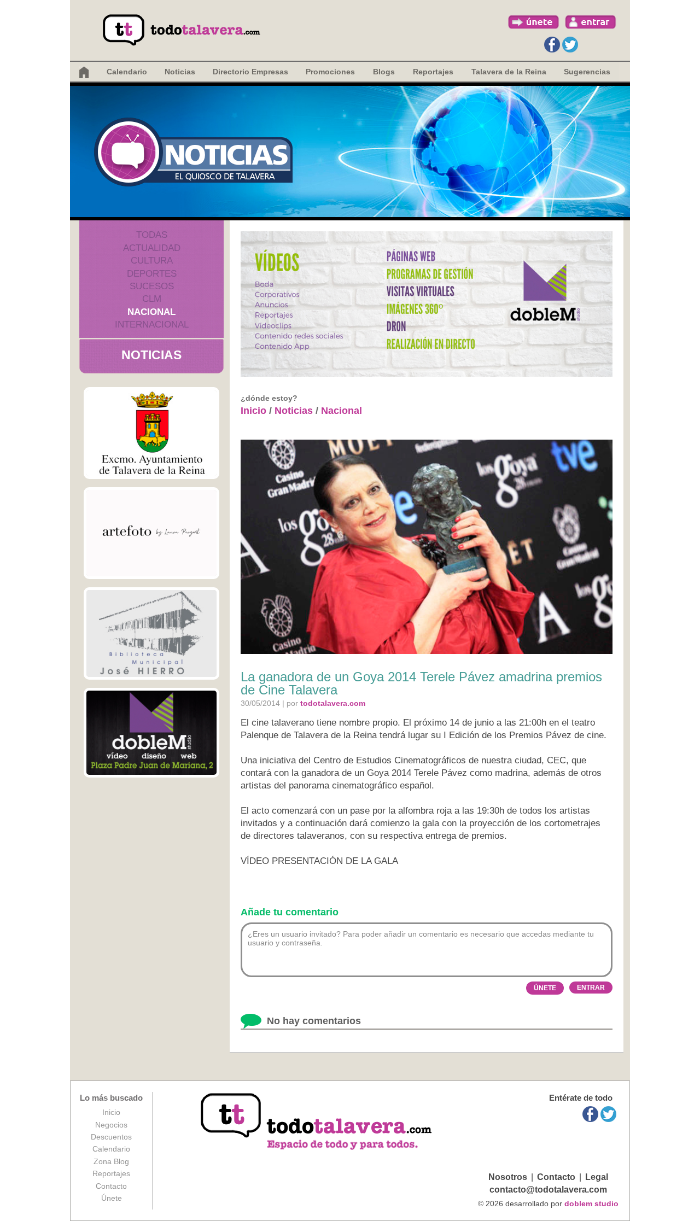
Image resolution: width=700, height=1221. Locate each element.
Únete (111, 1198)
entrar (590, 22)
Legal (596, 1177)
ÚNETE (545, 988)
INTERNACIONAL (152, 324)
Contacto (111, 1186)
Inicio (253, 410)
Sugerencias (587, 71)
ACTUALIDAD (151, 248)
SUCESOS (152, 286)
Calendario (127, 71)
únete (533, 22)
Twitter (570, 44)
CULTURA (152, 260)
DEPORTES (152, 273)
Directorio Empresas (250, 71)
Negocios (111, 1124)
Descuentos (111, 1136)
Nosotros (507, 1177)
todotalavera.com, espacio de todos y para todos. (317, 1122)
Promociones (330, 71)
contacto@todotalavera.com (548, 1189)
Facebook (552, 44)
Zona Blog (111, 1161)
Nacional (341, 410)
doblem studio (591, 1203)
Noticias (180, 71)
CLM (151, 299)
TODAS (151, 235)
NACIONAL (151, 312)
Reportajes (111, 1173)
